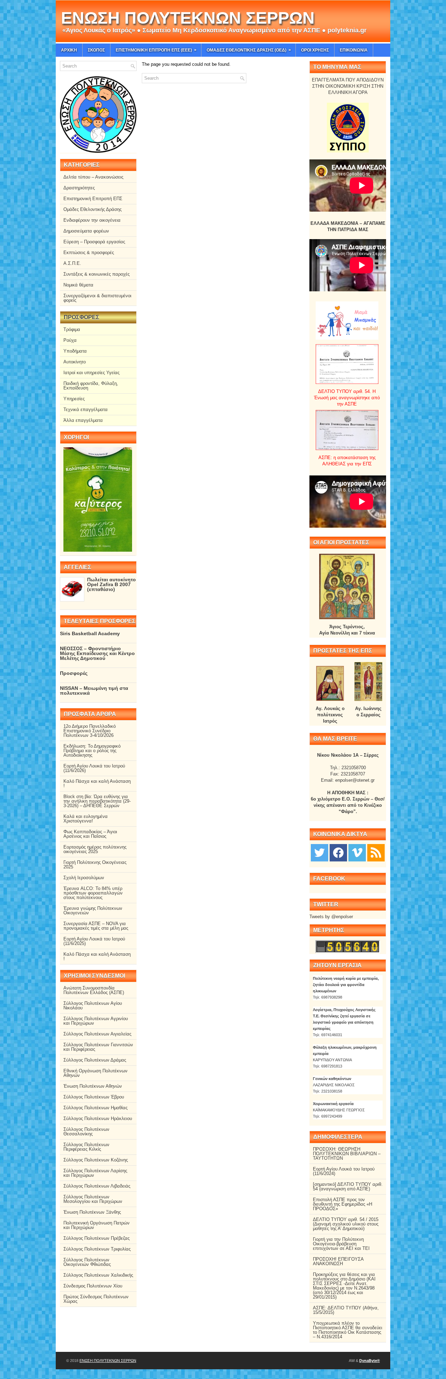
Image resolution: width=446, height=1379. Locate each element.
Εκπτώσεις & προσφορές (88, 252)
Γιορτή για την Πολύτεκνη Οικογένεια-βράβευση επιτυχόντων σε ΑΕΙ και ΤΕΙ (341, 1244)
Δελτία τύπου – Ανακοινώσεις (93, 177)
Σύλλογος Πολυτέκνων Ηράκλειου (97, 1118)
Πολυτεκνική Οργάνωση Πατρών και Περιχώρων (96, 1225)
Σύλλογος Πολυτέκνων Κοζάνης (95, 1160)
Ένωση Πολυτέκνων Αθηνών (92, 1086)
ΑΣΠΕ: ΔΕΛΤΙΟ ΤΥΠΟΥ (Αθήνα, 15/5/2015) (346, 1310)
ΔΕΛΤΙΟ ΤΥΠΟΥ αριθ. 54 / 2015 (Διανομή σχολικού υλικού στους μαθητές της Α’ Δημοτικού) (345, 1224)
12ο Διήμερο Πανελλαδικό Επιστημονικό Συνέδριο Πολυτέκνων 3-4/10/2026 (89, 731)
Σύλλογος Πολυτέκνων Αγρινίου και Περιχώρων (95, 1021)
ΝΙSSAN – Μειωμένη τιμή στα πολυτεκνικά (94, 690)
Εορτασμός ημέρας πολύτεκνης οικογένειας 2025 (94, 849)
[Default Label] (376, 852)
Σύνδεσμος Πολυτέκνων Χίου (92, 1286)
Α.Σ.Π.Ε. (72, 263)
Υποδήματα (75, 351)
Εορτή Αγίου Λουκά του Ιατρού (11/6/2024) (344, 1171)
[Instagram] (357, 852)
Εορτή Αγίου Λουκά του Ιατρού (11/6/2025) (94, 941)
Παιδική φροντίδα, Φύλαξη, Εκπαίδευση (90, 386)
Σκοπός (96, 50)
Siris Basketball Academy (90, 633)
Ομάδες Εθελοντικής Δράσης (92, 209)
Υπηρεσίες (74, 398)
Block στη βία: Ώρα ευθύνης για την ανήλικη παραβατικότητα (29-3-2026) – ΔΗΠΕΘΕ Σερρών (97, 801)
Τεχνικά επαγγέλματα (85, 409)
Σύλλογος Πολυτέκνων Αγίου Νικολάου (92, 1005)
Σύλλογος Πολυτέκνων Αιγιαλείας (97, 1034)
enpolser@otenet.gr (355, 780)
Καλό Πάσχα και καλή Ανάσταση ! (97, 783)
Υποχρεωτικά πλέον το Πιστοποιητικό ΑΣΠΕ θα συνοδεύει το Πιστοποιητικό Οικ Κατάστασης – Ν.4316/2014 (347, 1330)
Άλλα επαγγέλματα (83, 420)
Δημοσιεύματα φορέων (86, 231)
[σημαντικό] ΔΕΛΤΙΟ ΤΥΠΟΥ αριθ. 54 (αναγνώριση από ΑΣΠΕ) (348, 1186)
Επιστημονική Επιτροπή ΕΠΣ (92, 198)
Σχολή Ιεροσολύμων (83, 877)
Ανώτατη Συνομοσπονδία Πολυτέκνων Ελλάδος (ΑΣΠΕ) (93, 990)
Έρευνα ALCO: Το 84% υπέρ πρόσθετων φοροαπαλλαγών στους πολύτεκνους (93, 893)
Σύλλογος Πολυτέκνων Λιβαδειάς (96, 1186)
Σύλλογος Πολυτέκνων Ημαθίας (95, 1107)
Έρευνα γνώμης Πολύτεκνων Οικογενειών (92, 910)
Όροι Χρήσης (315, 50)
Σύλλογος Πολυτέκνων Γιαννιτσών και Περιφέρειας (98, 1047)
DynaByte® (369, 1360)
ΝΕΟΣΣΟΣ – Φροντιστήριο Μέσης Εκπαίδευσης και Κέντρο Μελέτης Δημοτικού (97, 653)
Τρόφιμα (71, 329)
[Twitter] (319, 852)
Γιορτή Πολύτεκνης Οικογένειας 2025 (94, 864)
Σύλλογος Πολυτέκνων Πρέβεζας (96, 1238)
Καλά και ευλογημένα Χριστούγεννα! (85, 819)
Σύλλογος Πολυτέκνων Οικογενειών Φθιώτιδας (87, 1262)
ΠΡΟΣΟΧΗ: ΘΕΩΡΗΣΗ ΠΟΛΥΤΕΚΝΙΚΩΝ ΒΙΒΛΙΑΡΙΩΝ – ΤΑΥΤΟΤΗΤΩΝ (346, 1153)
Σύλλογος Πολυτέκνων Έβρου (93, 1097)
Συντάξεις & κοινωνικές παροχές (96, 274)
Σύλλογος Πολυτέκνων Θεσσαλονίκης (86, 1131)
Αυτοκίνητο (74, 361)
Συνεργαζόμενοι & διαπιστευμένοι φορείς (97, 298)
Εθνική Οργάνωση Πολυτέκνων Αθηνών (95, 1073)
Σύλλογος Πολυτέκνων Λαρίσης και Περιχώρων (95, 1173)
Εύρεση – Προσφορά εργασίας (94, 241)
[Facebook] (338, 852)
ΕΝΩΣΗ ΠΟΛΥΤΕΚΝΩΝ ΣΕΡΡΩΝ (188, 18)
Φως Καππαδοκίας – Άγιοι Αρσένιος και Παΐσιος (90, 834)
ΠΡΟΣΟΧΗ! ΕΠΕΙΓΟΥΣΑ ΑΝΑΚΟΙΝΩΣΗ (338, 1261)
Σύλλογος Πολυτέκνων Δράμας (94, 1060)
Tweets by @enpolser (331, 916)
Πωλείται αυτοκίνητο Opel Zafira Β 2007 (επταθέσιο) (111, 584)
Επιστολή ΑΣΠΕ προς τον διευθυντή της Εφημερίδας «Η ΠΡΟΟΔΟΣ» (342, 1204)
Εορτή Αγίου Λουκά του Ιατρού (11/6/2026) (94, 768)
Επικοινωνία (354, 50)
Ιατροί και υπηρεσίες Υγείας (91, 372)
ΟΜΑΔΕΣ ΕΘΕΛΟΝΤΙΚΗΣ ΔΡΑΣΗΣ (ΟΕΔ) (249, 50)
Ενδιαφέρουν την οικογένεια (92, 220)
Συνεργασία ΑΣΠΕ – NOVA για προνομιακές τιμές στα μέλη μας (95, 926)
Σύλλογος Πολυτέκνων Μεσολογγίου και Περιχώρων (92, 1199)
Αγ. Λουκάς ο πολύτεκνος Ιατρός (330, 715)
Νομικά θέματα (78, 284)
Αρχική (69, 50)
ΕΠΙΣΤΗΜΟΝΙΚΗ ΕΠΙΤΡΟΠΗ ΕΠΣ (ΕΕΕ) (156, 50)
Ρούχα (70, 340)
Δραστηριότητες (79, 187)
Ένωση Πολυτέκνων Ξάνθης (92, 1212)
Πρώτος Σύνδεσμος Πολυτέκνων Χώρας (96, 1299)
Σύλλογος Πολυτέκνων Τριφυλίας (97, 1249)
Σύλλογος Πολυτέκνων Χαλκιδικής (98, 1275)
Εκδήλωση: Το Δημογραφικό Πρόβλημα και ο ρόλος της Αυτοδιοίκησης (92, 750)
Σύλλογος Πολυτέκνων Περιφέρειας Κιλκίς (86, 1147)
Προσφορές (73, 673)
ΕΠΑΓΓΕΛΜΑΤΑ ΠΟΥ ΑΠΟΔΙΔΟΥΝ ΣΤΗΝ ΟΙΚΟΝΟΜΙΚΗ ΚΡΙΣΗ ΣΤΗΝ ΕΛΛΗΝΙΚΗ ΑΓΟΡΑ (348, 86)
